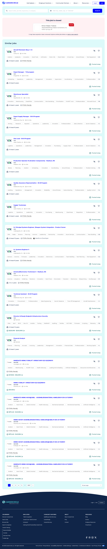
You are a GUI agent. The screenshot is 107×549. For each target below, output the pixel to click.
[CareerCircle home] (10, 3)
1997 (28, 485)
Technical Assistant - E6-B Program (25, 294)
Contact (101, 502)
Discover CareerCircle (7, 516)
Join (96, 502)
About (76, 3)
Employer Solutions (45, 3)
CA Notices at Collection (85, 545)
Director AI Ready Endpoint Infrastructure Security (31, 316)
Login (92, 502)
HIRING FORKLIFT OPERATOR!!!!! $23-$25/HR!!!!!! (29, 382)
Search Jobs (5, 519)
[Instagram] (89, 537)
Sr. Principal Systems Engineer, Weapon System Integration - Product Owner (40, 227)
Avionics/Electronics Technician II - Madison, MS (30, 272)
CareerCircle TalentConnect (30, 519)
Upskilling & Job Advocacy (50, 516)
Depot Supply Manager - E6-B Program (27, 116)
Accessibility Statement (56, 545)
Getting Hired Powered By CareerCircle (32, 524)
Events (87, 519)
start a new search (72, 34)
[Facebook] (86, 537)
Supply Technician (20, 205)
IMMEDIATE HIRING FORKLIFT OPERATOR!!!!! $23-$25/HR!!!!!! (33, 360)
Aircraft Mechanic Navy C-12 (23, 50)
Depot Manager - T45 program (24, 72)
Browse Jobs (5, 522)
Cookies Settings (67, 545)
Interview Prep (6, 535)
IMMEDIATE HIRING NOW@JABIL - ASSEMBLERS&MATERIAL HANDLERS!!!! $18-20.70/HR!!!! (43, 397)
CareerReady (47, 519)
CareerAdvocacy (48, 522)
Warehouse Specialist (21, 94)
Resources (85, 3)
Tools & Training (6, 527)
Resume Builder (7, 530)
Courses (5, 532)
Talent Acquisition (27, 516)
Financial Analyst (19, 338)
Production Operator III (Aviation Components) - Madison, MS (34, 161)
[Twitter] (95, 537)
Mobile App (5, 538)
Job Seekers (30, 3)
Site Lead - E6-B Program (22, 138)
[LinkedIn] (92, 537)
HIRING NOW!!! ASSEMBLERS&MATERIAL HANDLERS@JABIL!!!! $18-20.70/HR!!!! (39, 420)
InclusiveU (25, 522)
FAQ (66, 519)
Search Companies (6, 524)
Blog (86, 516)
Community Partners (62, 3)
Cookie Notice (75, 545)
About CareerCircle (69, 516)
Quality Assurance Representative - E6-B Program (30, 183)
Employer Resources (90, 522)
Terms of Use (39, 545)
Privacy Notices (46, 545)
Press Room (88, 524)
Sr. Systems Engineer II (21, 249)
